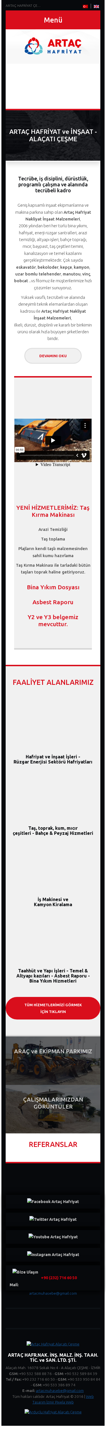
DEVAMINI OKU (53, 356)
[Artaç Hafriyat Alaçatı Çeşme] (53, 1343)
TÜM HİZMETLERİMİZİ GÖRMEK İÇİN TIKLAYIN (53, 1008)
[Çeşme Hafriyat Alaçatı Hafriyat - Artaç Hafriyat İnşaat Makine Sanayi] (53, 46)
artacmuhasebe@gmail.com (60, 1390)
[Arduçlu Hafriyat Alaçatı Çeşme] (53, 1411)
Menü (53, 20)
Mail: (43, 1281)
